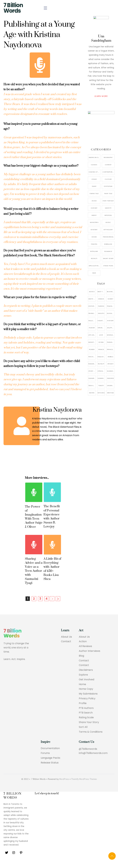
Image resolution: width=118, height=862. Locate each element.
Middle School (110, 335)
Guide (94, 201)
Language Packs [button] (50, 758)
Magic (94, 215)
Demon (101, 299)
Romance (108, 251)
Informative (101, 328)
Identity (108, 208)
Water (91, 393)
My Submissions (88, 693)
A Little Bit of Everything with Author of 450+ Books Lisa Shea (52, 569)
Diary (94, 186)
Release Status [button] (50, 762)
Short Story (108, 258)
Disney (110, 299)
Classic (94, 165)
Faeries (101, 306)
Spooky (110, 364)
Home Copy (86, 689)
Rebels (110, 357)
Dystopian (108, 186)
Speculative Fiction (94, 266)
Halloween (92, 321)
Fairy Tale (108, 193)
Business (110, 292)
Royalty (94, 258)
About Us (66, 637)
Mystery (94, 230)
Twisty (101, 385)
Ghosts (101, 313)
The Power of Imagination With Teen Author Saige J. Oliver (34, 517)
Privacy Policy (87, 698)
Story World (92, 371)
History (94, 208)
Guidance (110, 313)
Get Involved (86, 679)
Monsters (94, 222)
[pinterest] (21, 852)
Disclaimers (86, 670)
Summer (110, 371)
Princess (110, 349)
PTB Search (86, 712)
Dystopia (92, 306)
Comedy (108, 165)
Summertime (101, 378)
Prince (101, 349)
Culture (108, 179)
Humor (92, 328)
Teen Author (92, 385)
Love (101, 335)
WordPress (64, 779)
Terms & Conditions (90, 732)
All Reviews (85, 646)
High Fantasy (108, 201)
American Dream (94, 157)
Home (82, 684)
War (94, 273)
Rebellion (108, 244)
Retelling (94, 251)
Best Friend (101, 292)
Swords (110, 378)
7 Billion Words (13, 8)
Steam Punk (108, 266)
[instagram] (14, 852)
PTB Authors (86, 708)
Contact (66, 641)
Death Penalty (92, 299)
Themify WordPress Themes (84, 779)
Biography (108, 157)
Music (108, 222)
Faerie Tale (94, 193)
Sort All (83, 727)
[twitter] (7, 852)
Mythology (108, 230)
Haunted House (101, 321)
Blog (81, 655)
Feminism (110, 306)
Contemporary (108, 172)
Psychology (92, 357)
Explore (83, 674)
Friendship (92, 313)
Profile (83, 703)
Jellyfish (110, 328)
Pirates (94, 244)
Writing (110, 393)
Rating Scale (86, 717)
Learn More (101, 96)
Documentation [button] (50, 748)
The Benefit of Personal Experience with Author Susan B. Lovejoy (51, 516)
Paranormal (108, 237)
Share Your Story (89, 722)
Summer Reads (92, 378)
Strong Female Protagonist (101, 371)
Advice (91, 292)
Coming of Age (94, 172)
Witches (101, 393)
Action (83, 641)
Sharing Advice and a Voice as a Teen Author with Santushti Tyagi (34, 571)
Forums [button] (45, 753)
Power (91, 349)
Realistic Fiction (101, 357)
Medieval (108, 215)
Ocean (94, 237)
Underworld (110, 385)
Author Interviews (89, 651)
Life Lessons (92, 335)
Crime (94, 179)
